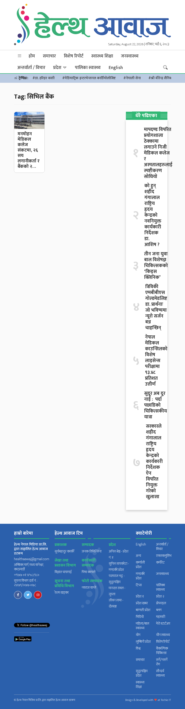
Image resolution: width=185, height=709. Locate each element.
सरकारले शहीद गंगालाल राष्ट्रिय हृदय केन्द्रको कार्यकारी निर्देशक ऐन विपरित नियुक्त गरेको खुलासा (154, 461)
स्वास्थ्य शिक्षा (102, 56)
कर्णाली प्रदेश (140, 565)
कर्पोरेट (160, 563)
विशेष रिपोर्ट (73, 56)
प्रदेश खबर (142, 603)
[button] (19, 56)
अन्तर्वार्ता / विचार (31, 67)
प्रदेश (57, 67)
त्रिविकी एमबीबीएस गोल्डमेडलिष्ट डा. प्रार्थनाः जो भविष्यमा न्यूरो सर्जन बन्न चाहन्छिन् (156, 307)
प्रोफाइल (161, 603)
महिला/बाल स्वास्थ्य (142, 626)
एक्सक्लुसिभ (163, 556)
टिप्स (139, 585)
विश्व (138, 648)
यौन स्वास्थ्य (163, 635)
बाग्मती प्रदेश (143, 610)
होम (32, 56)
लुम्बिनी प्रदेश (143, 642)
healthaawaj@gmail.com (31, 559)
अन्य (138, 556)
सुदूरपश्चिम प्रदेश (142, 673)
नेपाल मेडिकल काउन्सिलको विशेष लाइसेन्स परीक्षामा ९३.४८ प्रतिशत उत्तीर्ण (156, 360)
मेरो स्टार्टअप (163, 624)
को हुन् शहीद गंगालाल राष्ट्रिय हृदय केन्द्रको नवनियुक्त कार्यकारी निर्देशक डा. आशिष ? (152, 215)
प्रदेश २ (160, 596)
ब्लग (159, 610)
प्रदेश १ (140, 596)
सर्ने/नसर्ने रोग (161, 662)
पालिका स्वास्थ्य (88, 67)
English (116, 67)
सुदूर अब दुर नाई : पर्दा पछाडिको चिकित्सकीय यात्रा (155, 405)
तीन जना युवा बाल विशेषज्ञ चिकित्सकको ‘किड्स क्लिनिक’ (156, 265)
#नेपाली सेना (132, 78)
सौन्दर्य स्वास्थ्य (160, 673)
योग (138, 635)
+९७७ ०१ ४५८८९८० (26, 575)
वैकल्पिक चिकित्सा (162, 650)
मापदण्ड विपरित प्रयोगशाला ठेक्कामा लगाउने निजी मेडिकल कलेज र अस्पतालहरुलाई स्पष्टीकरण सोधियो (158, 153)
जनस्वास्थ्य (130, 56)
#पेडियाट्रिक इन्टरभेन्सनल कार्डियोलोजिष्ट (89, 78)
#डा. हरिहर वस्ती (43, 78)
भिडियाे (140, 617)
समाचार (49, 56)
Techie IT (166, 699)
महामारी (160, 617)
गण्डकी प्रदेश (140, 576)
